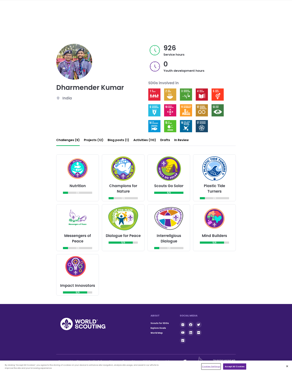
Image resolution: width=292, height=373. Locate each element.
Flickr (199, 333)
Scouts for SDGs (160, 323)
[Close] (287, 366)
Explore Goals (158, 328)
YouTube (183, 333)
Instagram (183, 325)
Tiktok (183, 340)
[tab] (68, 141)
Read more (154, 94)
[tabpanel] (146, 224)
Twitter (199, 325)
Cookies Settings (211, 366)
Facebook (191, 325)
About (155, 315)
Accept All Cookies (234, 366)
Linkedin (191, 333)
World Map (157, 333)
